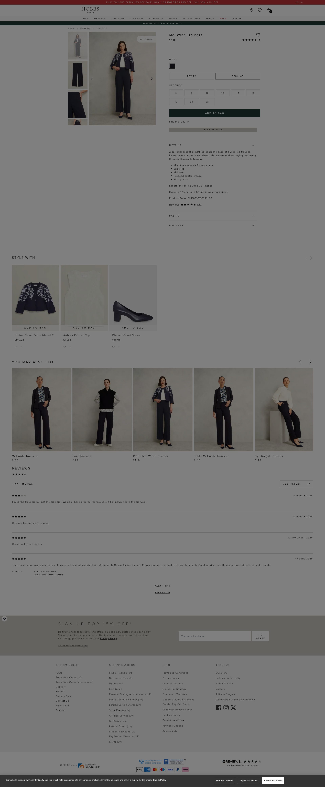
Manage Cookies (224, 780)
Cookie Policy (159, 780)
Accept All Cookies (273, 780)
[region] (162, 781)
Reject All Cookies (248, 780)
